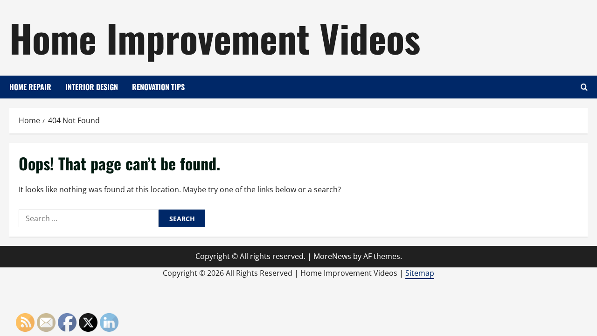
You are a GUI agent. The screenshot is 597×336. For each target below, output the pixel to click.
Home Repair (30, 86)
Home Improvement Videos (214, 37)
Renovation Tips (158, 86)
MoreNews (332, 256)
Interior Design (91, 86)
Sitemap (419, 273)
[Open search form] (584, 87)
